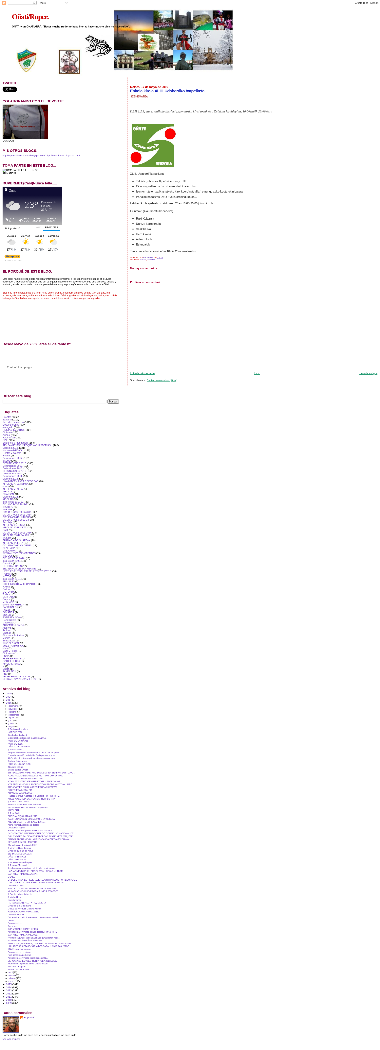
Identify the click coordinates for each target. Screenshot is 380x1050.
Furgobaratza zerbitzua (19, 952)
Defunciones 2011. (13, 476)
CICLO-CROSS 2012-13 (16, 519)
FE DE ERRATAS (12, 658)
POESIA (7, 609)
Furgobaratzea (15, 923)
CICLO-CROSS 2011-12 (16, 504)
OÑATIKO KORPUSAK (19, 746)
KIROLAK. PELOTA (13, 543)
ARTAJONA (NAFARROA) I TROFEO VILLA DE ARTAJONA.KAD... (40, 943)
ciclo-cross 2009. (12, 561)
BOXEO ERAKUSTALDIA (20, 790)
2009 (9, 1003)
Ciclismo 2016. (11, 448)
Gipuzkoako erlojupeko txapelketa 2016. (27, 738)
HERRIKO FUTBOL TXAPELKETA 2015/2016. (27, 571)
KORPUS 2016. (15, 744)
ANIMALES (9, 581)
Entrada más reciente (142, 373)
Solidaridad (9, 640)
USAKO (11, 877)
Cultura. (7, 589)
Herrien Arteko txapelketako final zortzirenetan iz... (32, 830)
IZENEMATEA (139, 96)
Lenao (11, 920)
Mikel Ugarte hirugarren (19, 949)
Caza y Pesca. (10, 651)
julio (11, 720)
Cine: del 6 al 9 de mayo (19, 906)
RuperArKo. (30, 1017)
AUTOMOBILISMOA (13, 625)
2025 (9, 693)
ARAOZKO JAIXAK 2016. (20, 793)
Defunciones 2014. (13, 458)
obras (6, 486)
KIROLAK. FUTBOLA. (14, 525)
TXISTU (7, 537)
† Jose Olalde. (15, 813)
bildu (5, 648)
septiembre (14, 715)
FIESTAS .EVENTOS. (14, 430)
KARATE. (7, 509)
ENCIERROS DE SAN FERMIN (19, 568)
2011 (9, 996)
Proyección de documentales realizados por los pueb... (34, 752)
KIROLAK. (8, 491)
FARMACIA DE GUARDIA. (16, 540)
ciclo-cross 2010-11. (13, 501)
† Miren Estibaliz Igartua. (19, 848)
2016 (9, 703)
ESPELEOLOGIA (12, 617)
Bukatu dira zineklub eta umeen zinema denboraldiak (33, 917)
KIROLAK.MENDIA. (13, 489)
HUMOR (7, 573)
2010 (9, 1000)
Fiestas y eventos (12, 453)
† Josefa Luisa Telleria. (19, 801)
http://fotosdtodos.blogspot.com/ (63, 155)
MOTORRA (9, 591)
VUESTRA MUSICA (13, 645)
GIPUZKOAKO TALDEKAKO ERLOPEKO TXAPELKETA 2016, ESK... (41, 836)
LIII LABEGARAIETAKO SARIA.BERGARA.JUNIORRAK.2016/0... (39, 946)
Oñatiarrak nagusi (16, 827)
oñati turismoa (14, 900)
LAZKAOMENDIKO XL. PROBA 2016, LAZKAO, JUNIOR (35, 871)
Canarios (7, 563)
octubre (12, 712)
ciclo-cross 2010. (12, 579)
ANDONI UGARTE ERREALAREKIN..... (27, 822)
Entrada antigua (368, 373)
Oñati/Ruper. (30, 16)
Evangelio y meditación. (15, 442)
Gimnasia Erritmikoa (13, 635)
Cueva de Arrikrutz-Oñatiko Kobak (24, 908)
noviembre (14, 709)
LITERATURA (10, 550)
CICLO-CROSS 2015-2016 (17, 532)
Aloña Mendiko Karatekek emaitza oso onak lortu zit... (33, 758)
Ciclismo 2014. (11, 496)
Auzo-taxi (12, 926)
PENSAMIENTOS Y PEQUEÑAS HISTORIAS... (27, 445)
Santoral (7, 419)
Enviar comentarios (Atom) (162, 380)
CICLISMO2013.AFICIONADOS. (20, 584)
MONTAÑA (8, 602)
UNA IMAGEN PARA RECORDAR (21, 481)
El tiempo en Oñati (13, 260)
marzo (12, 975)
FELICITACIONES (12, 566)
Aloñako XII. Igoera (17, 966)
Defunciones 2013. (13, 466)
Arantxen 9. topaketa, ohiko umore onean (28, 963)
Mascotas (8, 622)
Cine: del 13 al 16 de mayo (20, 851)
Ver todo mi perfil (12, 1039)
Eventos (151, 260)
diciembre (13, 706)
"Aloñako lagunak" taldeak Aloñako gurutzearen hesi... (34, 938)
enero (12, 981)
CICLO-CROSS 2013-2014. (17, 514)
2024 (9, 696)
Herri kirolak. (9, 620)
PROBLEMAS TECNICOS (16, 676)
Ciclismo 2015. (11, 478)
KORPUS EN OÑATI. (18, 741)
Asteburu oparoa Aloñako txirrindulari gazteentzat (31, 868)
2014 (9, 987)
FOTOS (6, 586)
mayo (11, 726)
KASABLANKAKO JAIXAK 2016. (23, 911)
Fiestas (6, 455)
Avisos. (143, 260)
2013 (9, 990)
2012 (9, 993)
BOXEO (7, 615)
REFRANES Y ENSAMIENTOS (19, 553)
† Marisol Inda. (15, 897)
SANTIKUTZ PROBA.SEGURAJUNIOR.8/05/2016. (32, 888)
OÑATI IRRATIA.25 (17, 856)
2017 (9, 700)
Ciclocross (8, 653)
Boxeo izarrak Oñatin (18, 770)
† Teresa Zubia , (16, 749)
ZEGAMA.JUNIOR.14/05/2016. (23, 842)
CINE (5, 440)
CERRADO (9, 597)
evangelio (8, 427)
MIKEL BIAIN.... (15, 810)
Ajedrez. (7, 627)
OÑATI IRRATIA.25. (17, 859)
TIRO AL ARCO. (11, 643)
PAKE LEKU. (9, 671)
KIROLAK (8, 499)
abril (11, 972)
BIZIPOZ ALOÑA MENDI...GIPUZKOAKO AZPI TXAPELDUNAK (38, 839)
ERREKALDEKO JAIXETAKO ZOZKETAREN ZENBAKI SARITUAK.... (41, 772)
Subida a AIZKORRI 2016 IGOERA (24, 804)
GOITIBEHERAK (11, 661)
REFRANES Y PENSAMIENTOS (20, 679)
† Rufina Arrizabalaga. (18, 729)
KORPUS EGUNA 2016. (19, 764)
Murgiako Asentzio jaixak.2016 (22, 845)
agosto (12, 717)
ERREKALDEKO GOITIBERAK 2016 (25, 778)
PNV (5, 674)
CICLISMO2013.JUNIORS (17, 517)
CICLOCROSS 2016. (14, 558)
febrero (12, 978)
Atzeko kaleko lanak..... (19, 735)
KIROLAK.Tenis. (11, 663)
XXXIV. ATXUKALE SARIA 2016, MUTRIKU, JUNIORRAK (35, 775)
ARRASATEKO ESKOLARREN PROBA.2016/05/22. (33, 787)
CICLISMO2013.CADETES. (17, 545)
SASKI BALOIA (11, 607)
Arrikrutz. (7, 630)
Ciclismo (7, 432)
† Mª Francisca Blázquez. (20, 862)
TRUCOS (8, 555)
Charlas (7, 633)
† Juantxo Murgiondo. (18, 865)
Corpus (6, 599)
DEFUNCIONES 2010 (14, 471)
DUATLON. (8, 494)
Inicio (257, 373)
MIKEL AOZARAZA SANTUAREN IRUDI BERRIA (31, 799)
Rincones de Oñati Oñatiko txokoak (25, 940)
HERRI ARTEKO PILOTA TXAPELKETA (27, 903)
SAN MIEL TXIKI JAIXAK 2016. (23, 935)
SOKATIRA (8, 612)
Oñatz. (6, 669)
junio (11, 723)
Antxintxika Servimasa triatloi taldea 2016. (28, 958)
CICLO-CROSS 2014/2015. (17, 512)
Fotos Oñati (9, 437)
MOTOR (7, 576)
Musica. (7, 638)
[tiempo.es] (12, 257)
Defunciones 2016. (13, 468)
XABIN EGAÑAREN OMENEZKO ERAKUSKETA (31, 819)
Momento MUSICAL (13, 450)
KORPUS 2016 (15, 732)
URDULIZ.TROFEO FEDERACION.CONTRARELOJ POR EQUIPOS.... (42, 880)
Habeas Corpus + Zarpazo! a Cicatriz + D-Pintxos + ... (34, 796)
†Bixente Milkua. (16, 767)
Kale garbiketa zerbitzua (19, 955)
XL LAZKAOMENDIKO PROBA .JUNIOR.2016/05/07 (33, 891)
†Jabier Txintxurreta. (18, 761)
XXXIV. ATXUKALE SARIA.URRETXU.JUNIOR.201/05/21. (35, 781)
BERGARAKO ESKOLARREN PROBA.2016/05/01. (32, 961)
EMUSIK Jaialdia (16, 914)
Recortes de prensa (13, 422)
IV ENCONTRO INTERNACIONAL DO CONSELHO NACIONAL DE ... (42, 833)
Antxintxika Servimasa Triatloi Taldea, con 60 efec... (32, 932)
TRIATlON (8, 507)
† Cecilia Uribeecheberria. (20, 894)
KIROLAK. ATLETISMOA (15, 484)
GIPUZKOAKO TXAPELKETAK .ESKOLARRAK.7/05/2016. (36, 882)
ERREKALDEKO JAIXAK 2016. (23, 816)
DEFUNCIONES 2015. (15, 463)
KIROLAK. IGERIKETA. (15, 527)
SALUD (7, 460)
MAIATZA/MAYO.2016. (19, 969)
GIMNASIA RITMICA (13, 604)
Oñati (5, 530)
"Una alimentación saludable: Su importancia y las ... (33, 755)
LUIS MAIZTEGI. (16, 885)
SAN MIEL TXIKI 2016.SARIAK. (23, 874)
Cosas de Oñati (11, 424)
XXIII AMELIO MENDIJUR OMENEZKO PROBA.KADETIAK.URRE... (41, 784)
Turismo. (7, 594)
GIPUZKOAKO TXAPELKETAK (23, 929)
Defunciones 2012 (12, 473)
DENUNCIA (9, 548)
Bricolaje (7, 522)
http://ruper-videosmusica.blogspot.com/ (24, 155)
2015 (9, 984)
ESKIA (6, 656)
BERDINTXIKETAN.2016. (20, 854)
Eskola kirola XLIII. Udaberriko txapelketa (28, 807)
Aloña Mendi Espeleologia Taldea (23, 825)
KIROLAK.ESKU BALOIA (16, 535)
